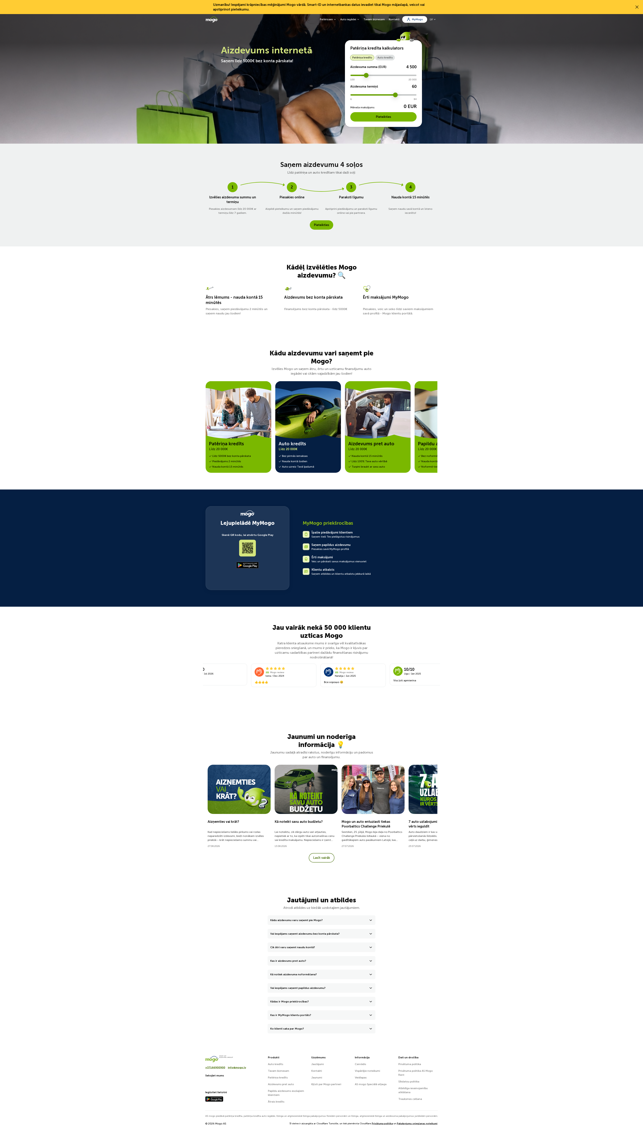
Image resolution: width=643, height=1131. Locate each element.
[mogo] (234, 1058)
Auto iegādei (348, 19)
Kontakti (394, 19)
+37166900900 (215, 1067)
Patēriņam (326, 19)
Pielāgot (430, 1111)
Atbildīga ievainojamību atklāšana (413, 1090)
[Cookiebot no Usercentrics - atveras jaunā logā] (205, 1124)
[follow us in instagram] (216, 1082)
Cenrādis (360, 1064)
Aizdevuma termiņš (364, 86)
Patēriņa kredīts (362, 57)
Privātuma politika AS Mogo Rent (415, 1072)
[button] (321, 920)
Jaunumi (316, 1077)
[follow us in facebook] (208, 1082)
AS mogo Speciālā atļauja (370, 1084)
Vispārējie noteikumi (367, 1070)
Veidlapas (361, 1077)
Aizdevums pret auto (281, 1084)
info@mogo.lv (237, 1067)
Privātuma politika (409, 1064)
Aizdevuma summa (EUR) (368, 67)
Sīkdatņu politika (408, 1081)
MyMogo (417, 19)
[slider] (366, 75)
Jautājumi (317, 1064)
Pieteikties (383, 117)
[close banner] (637, 7)
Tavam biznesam (374, 19)
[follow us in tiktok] (224, 1082)
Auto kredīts (385, 57)
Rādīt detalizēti (236, 1116)
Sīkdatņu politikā (237, 1107)
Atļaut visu (431, 1100)
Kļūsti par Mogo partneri (326, 1084)
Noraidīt (431, 1122)
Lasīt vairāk (321, 858)
